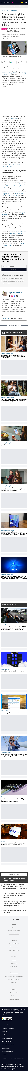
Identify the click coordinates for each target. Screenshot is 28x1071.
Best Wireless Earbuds (14, 979)
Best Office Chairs (14, 983)
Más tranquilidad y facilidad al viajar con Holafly (14, 911)
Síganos (13, 62)
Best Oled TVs (14, 963)
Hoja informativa (22, 62)
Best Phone (14, 956)
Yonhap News (13, 118)
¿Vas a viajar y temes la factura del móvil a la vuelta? (14, 879)
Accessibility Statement (7, 1051)
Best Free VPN (14, 927)
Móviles (3, 10)
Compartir (6, 62)
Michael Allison (12, 30)
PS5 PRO (13, 6)
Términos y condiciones (8, 1035)
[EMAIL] (17, 296)
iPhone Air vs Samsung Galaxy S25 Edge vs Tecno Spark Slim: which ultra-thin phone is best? (14, 903)
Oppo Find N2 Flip (13, 196)
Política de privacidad (7, 1038)
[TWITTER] (10, 296)
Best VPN (14, 924)
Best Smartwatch (14, 966)
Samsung (4, 69)
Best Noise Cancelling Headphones (14, 976)
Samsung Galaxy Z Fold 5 (9, 73)
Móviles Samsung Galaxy (12, 10)
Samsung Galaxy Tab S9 (17, 234)
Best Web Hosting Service (14, 930)
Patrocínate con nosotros (8, 1044)
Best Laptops (14, 940)
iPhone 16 (21, 6)
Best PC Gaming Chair (14, 950)
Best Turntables (14, 973)
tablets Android (21, 232)
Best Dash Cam (14, 992)
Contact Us (4, 1031)
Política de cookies (6, 1041)
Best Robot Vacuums (14, 999)
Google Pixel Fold (6, 194)
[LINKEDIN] (15, 296)
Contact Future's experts (8, 1028)
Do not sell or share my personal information (13, 1058)
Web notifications (6, 1048)
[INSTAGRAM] (12, 296)
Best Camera (14, 989)
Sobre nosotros (5, 1025)
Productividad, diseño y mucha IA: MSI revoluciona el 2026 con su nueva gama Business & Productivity (15, 886)
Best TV (14, 960)
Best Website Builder (14, 934)
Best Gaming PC (14, 947)
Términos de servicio (20, 274)
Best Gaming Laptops (14, 943)
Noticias (4, 29)
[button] (2, 2)
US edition (12, 1067)
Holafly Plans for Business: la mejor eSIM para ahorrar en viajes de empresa (14, 895)
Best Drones (14, 996)
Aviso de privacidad (19, 275)
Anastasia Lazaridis (14, 28)
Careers (4, 1054)
